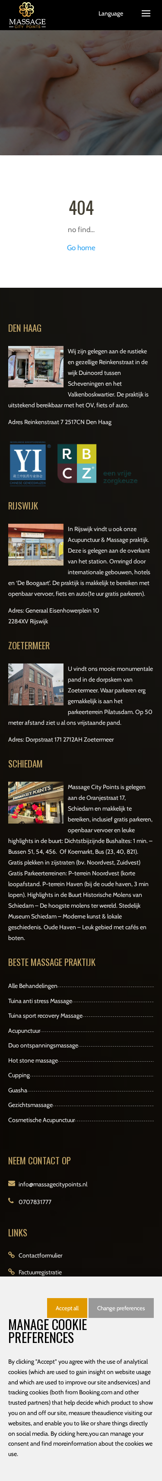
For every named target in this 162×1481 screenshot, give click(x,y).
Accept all (67, 1308)
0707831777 (35, 1202)
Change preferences (121, 1308)
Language (110, 13)
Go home (81, 247)
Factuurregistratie (40, 1272)
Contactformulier (40, 1255)
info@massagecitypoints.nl (53, 1184)
